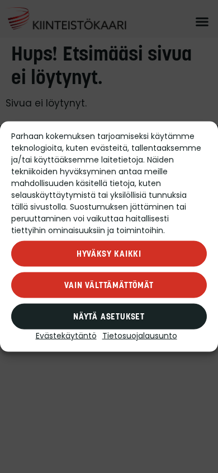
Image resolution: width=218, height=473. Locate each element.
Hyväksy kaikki (109, 253)
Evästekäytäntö (66, 336)
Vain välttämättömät (108, 285)
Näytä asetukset (109, 316)
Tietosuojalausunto (139, 336)
